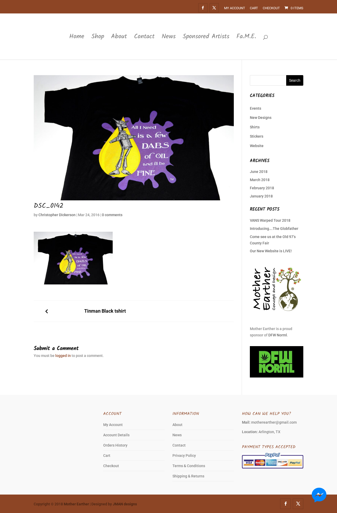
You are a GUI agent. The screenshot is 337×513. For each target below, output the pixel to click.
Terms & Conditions (188, 466)
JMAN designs (125, 504)
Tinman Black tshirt (105, 311)
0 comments (112, 215)
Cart (254, 8)
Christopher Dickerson (57, 215)
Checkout (271, 8)
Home (76, 37)
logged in (63, 356)
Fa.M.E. (246, 37)
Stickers (256, 136)
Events (255, 108)
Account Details (116, 435)
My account (234, 8)
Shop (97, 37)
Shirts (255, 127)
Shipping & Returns (188, 476)
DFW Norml (277, 335)
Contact (144, 37)
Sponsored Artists (206, 37)
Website (257, 146)
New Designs (260, 117)
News (169, 37)
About (119, 37)
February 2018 (262, 188)
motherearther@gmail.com (274, 422)
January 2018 (261, 196)
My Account (113, 425)
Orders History (115, 445)
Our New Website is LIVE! (271, 251)
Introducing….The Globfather (274, 228)
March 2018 (260, 180)
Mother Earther (76, 504)
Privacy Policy (184, 455)
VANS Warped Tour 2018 (270, 220)
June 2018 (258, 172)
